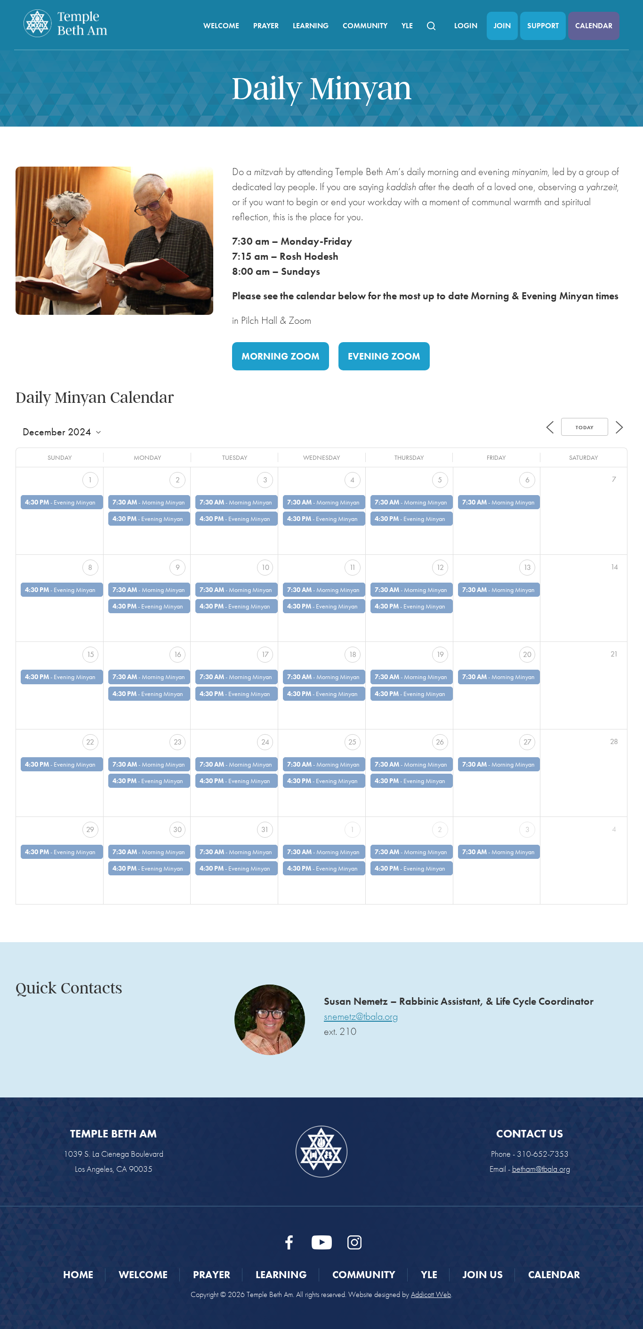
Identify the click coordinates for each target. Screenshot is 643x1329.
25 (352, 742)
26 (440, 742)
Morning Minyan (163, 502)
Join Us (483, 1274)
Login (465, 26)
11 (352, 567)
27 (527, 742)
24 (265, 742)
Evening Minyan (75, 502)
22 (90, 742)
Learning (311, 26)
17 (265, 654)
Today (585, 427)
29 (90, 829)
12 (440, 567)
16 (177, 654)
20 (527, 654)
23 (178, 742)
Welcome (221, 26)
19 (440, 654)
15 (90, 654)
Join (502, 26)
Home (78, 1274)
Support (543, 26)
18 (352, 654)
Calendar (593, 26)
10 (265, 567)
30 (177, 829)
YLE (407, 26)
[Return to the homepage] (65, 23)
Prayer (266, 26)
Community (365, 26)
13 (527, 567)
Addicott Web (431, 1294)
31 (265, 829)
